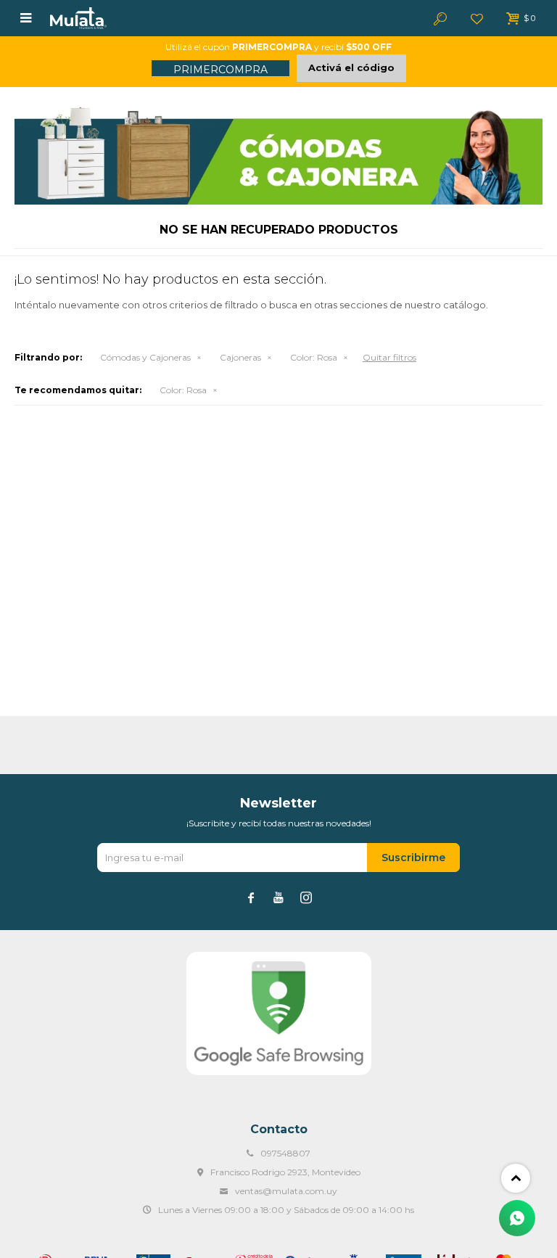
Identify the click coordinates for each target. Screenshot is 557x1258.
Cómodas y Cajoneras (145, 357)
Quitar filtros (389, 357)
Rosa (313, 357)
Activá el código (351, 67)
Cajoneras (240, 357)
